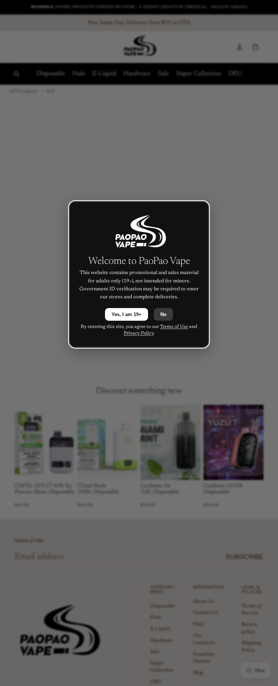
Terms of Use (174, 326)
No (163, 314)
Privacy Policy (138, 333)
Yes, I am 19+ (126, 314)
